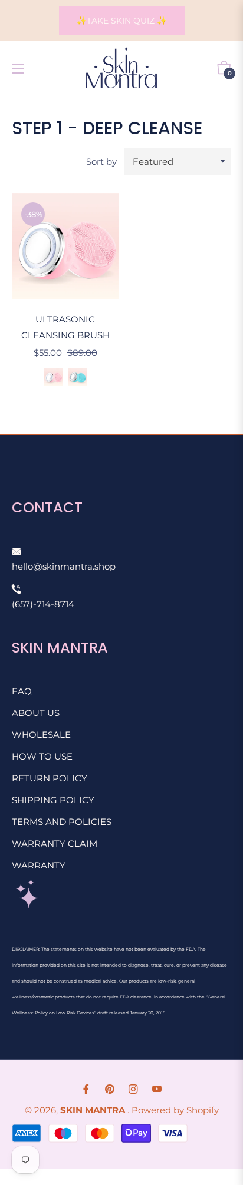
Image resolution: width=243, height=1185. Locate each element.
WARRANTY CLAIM (54, 843)
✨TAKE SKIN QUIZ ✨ (122, 20)
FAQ (22, 691)
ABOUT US (36, 712)
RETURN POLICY (49, 778)
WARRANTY (38, 865)
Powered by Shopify (175, 1110)
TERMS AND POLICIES (61, 821)
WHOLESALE (41, 734)
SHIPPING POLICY (53, 799)
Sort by (101, 161)
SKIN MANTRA (93, 1110)
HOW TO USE (42, 756)
